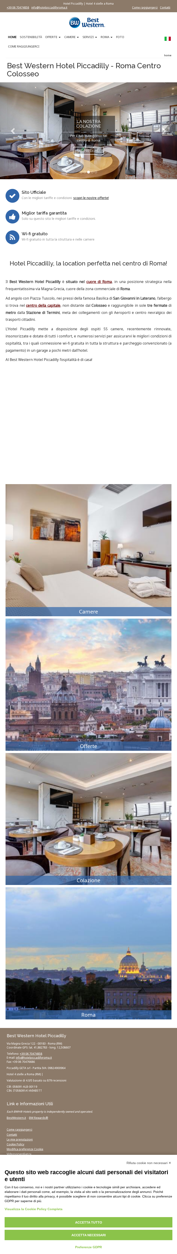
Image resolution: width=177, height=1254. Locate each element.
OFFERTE (51, 37)
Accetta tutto (88, 1222)
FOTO (120, 37)
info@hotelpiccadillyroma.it (49, 7)
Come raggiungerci (145, 7)
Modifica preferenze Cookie (25, 1149)
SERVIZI (88, 37)
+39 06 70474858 (18, 7)
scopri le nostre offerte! (91, 198)
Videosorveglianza (19, 1154)
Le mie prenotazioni (20, 1139)
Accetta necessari (88, 1235)
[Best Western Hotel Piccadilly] (88, 22)
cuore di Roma (99, 281)
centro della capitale (43, 305)
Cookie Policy (15, 1144)
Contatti (165, 7)
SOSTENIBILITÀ (31, 37)
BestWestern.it (16, 1118)
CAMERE (70, 37)
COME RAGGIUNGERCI (23, 46)
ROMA (105, 37)
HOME (12, 37)
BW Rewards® (38, 1118)
